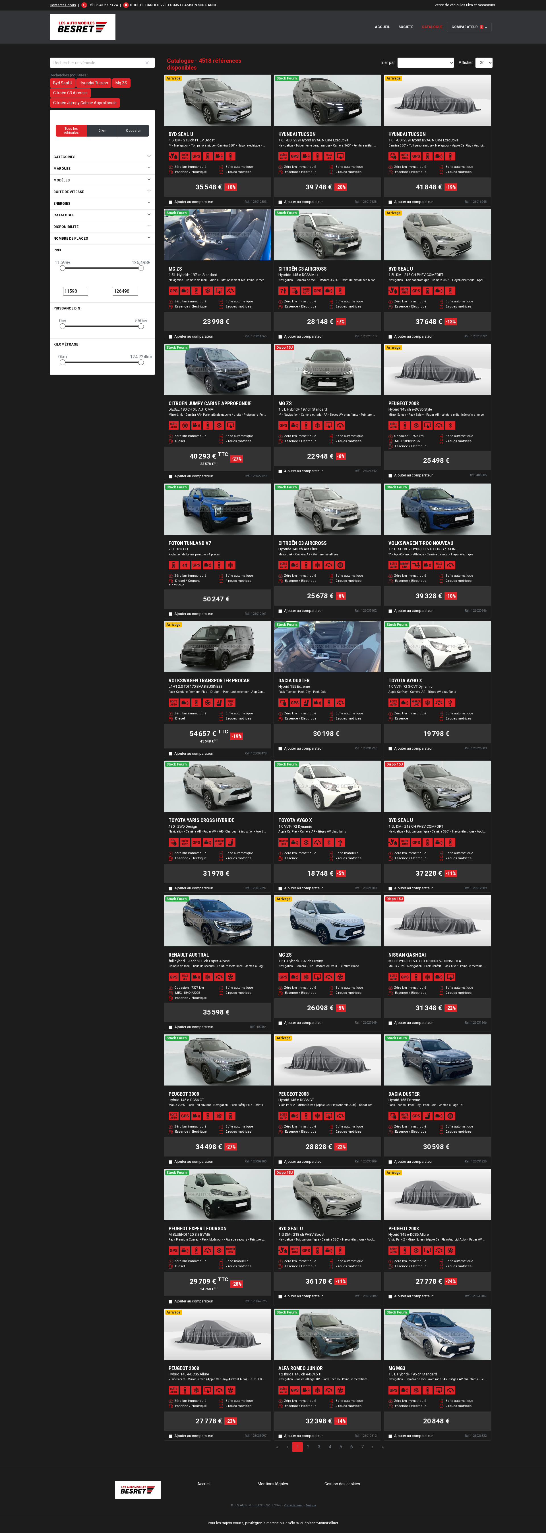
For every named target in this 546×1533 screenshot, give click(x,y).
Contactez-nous (63, 5)
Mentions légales (273, 1484)
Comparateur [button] (467, 27)
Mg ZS (121, 83)
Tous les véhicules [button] (71, 131)
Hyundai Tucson (94, 83)
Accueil (382, 27)
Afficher (466, 62)
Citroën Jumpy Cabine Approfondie (85, 103)
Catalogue (432, 27)
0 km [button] (102, 131)
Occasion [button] (133, 131)
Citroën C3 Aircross (70, 93)
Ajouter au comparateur (193, 202)
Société (405, 27)
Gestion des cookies (342, 1484)
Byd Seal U (62, 83)
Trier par (387, 62)
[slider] (62, 268)
